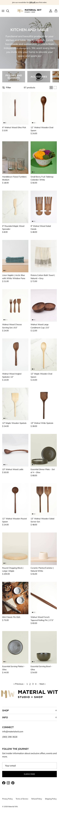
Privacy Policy (7, 799)
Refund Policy (36, 799)
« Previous (18, 684)
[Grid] (51, 87)
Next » (42, 684)
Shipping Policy (51, 799)
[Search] (9, 11)
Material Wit (13, 807)
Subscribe (29, 774)
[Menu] (3, 11)
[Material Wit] (30, 10)
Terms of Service (22, 799)
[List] (55, 87)
